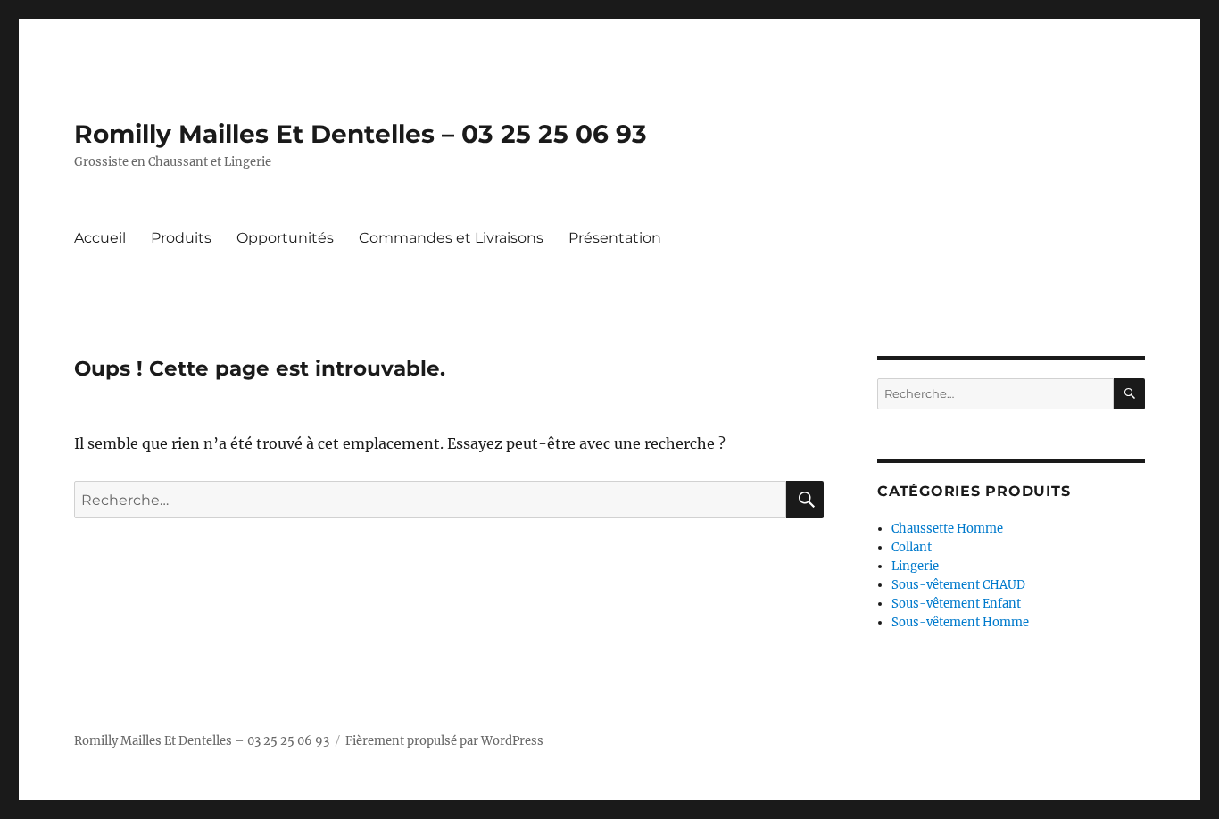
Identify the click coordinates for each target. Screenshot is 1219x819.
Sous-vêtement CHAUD (958, 584)
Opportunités (285, 237)
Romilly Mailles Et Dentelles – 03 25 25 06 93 (360, 134)
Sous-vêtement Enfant (956, 603)
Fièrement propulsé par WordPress (444, 741)
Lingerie (915, 566)
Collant (911, 547)
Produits (181, 237)
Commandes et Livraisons (451, 237)
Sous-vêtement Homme (960, 622)
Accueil (100, 237)
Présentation (614, 237)
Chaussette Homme (947, 528)
